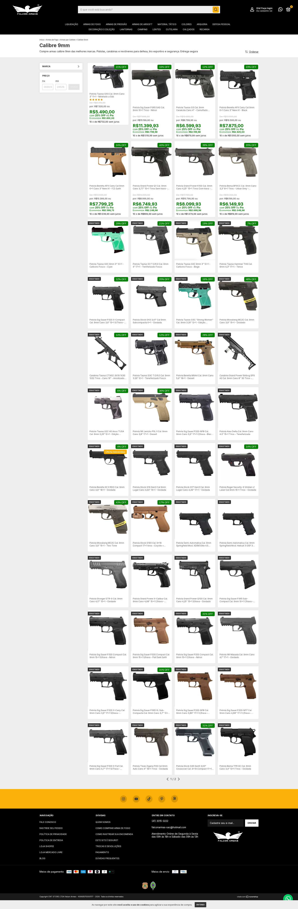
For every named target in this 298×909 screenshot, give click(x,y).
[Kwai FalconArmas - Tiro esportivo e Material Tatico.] (174, 799)
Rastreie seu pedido (51, 828)
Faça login (266, 8)
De (43, 81)
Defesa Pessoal (221, 24)
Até (57, 81)
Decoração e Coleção (102, 29)
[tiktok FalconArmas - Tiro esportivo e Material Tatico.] (149, 799)
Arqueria (202, 24)
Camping (142, 29)
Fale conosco (47, 822)
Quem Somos (103, 822)
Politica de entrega (51, 840)
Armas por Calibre (67, 40)
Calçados (189, 29)
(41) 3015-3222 (160, 820)
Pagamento (102, 852)
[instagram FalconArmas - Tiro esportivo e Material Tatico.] (123, 799)
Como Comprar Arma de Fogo (113, 828)
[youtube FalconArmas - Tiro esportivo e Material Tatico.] (136, 799)
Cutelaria (172, 29)
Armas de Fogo (92, 24)
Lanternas (126, 29)
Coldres (187, 24)
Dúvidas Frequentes (107, 858)
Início (41, 40)
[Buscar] (216, 9)
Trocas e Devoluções (108, 846)
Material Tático (167, 24)
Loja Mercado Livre (50, 852)
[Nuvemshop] (248, 897)
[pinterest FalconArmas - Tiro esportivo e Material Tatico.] (161, 799)
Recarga (205, 29)
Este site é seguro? (107, 840)
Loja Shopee (46, 846)
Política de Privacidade (53, 834)
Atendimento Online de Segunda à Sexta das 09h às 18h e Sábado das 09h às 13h (175, 835)
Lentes (157, 29)
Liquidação (71, 24)
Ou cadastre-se (264, 10)
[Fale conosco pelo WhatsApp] (280, 10)
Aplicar (74, 87)
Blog (42, 858)
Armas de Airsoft (142, 24)
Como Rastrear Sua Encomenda (114, 834)
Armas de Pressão (116, 24)
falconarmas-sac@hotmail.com (169, 827)
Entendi (200, 905)
